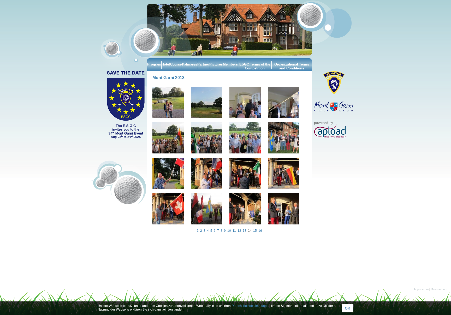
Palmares (189, 64)
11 (234, 231)
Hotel (166, 64)
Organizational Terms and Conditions (291, 66)
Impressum (421, 289)
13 (244, 231)
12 (239, 231)
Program (154, 64)
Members (230, 64)
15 (255, 231)
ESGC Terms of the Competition (254, 66)
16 (260, 231)
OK (347, 308)
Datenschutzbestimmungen (251, 306)
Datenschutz (439, 289)
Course (176, 64)
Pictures (216, 64)
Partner (203, 64)
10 (229, 231)
